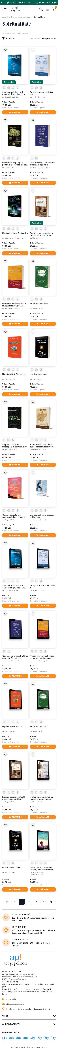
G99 (45, 1047)
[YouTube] (25, 1038)
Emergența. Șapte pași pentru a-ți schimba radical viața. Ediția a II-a (14, 164)
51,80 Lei (34, 175)
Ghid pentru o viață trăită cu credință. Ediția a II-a (43, 164)
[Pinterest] (39, 1038)
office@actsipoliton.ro (15, 1004)
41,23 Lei (34, 457)
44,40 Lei (6, 457)
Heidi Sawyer (10, 379)
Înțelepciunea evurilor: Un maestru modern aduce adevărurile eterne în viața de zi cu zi (42, 798)
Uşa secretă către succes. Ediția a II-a (42, 516)
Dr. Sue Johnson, (38, 872)
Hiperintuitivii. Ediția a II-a (14, 374)
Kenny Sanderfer (36, 874)
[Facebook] (4, 1038)
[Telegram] (53, 1038)
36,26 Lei (6, 669)
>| (51, 901)
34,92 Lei (34, 810)
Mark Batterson (11, 449)
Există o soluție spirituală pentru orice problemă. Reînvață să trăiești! (41, 234)
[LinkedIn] (18, 1038)
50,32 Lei (6, 598)
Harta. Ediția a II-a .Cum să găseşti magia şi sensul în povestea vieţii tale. (42, 445)
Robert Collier (37, 308)
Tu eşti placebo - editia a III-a (41, 93)
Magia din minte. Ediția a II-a (15, 233)
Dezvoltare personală (20, 17)
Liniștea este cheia (38, 374)
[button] (5, 9)
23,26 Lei (34, 528)
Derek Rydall (10, 167)
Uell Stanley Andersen (14, 238)
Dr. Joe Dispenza (11, 97)
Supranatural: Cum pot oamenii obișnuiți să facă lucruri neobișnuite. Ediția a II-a (14, 586)
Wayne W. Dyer (38, 238)
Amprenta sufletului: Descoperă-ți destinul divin (14, 445)
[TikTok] (32, 1038)
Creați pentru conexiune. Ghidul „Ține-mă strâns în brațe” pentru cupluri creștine (41, 868)
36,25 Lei (34, 739)
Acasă (5, 17)
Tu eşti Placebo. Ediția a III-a (42, 586)
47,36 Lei (34, 598)
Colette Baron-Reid (39, 449)
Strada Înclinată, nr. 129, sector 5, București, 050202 (28, 1009)
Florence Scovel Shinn (41, 520)
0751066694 (11, 999)
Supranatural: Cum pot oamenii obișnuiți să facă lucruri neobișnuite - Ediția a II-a (15, 93)
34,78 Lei (6, 882)
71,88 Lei (6, 105)
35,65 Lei (6, 810)
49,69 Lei (34, 387)
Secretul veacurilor (39, 304)
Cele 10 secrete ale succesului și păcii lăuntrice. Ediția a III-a (15, 516)
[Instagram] (11, 1038)
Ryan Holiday (37, 379)
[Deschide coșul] (54, 9)
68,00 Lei (34, 105)
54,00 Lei (6, 175)
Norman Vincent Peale (41, 167)
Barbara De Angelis (12, 308)
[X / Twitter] (46, 1038)
